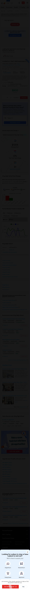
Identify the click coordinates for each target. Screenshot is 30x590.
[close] (27, 552)
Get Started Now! (9, 586)
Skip (23, 586)
